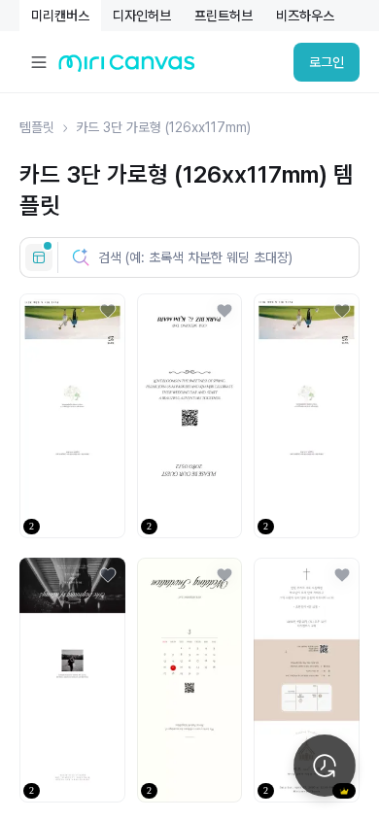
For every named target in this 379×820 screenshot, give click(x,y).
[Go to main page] (126, 67)
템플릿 (36, 127)
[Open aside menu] (38, 62)
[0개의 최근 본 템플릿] (324, 766)
